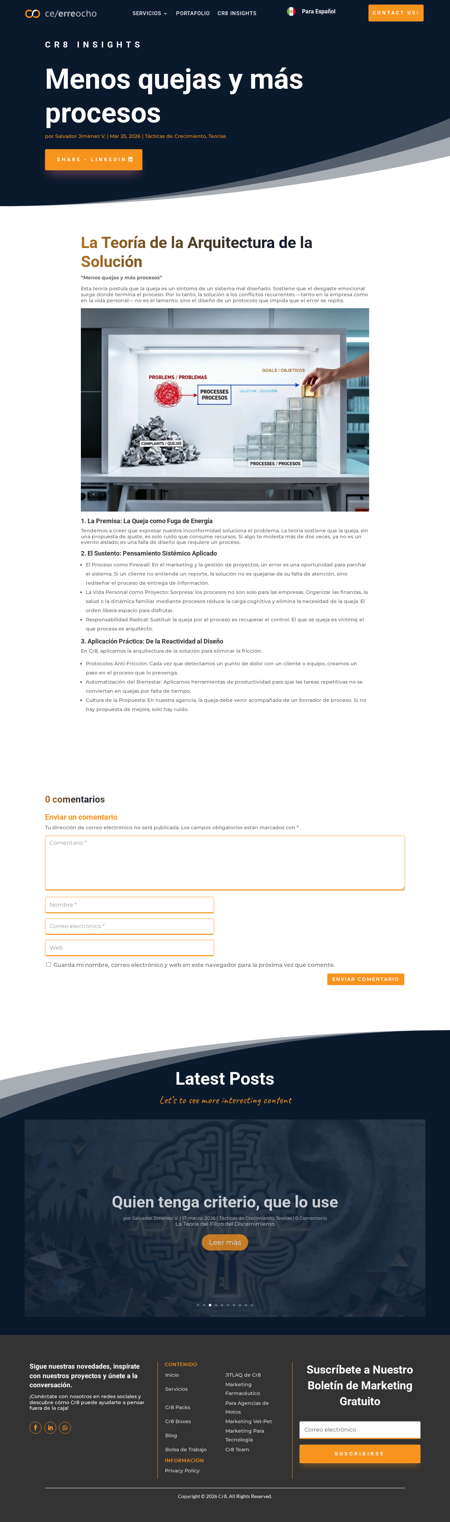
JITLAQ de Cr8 (243, 1375)
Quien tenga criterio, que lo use (225, 1197)
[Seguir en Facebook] (35, 1428)
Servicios (147, 13)
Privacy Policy (182, 1470)
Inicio (172, 1375)
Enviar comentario (365, 979)
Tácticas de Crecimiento (175, 136)
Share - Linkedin (92, 159)
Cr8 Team (237, 1449)
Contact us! (396, 12)
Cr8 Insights (237, 13)
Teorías (217, 136)
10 (252, 1305)
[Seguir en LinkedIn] (50, 1428)
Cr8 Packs (177, 1407)
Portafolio (193, 13)
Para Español (318, 11)
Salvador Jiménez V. (80, 136)
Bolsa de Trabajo (186, 1449)
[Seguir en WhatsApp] (65, 1428)
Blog (171, 1435)
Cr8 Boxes (178, 1421)
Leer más (225, 1238)
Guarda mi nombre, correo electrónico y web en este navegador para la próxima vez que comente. (194, 965)
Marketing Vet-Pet (248, 1421)
